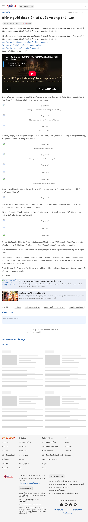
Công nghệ (23, 451)
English (45, 464)
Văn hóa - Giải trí (25, 442)
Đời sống (22, 438)
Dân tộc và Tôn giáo (9, 455)
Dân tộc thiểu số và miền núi (52, 455)
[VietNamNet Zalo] (75, 506)
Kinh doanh (6, 451)
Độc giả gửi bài (77, 510)
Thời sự (5, 446)
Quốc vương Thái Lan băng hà (32, 293)
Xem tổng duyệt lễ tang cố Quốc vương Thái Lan (40, 281)
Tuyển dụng (67, 513)
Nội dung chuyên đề (49, 459)
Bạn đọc (22, 468)
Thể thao (5, 459)
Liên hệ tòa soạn (25, 488)
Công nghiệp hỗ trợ (49, 442)
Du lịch (21, 459)
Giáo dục (5, 464)
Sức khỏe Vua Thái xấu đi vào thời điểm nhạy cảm (21, 45)
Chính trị (5, 442)
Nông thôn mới (47, 451)
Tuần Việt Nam (47, 438)
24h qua (68, 455)
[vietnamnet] (11, 8)
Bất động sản (24, 464)
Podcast (68, 451)
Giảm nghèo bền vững (50, 446)
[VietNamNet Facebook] (61, 506)
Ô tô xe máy (23, 455)
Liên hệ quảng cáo (56, 476)
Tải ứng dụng (58, 510)
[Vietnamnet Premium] (8, 439)
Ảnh (66, 438)
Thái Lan (18, 307)
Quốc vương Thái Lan (32, 307)
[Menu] (3, 6)
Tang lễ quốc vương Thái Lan (54, 307)
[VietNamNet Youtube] (66, 506)
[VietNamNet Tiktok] (70, 506)
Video (67, 442)
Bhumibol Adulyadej (76, 307)
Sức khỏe (22, 446)
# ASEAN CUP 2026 (26, 6)
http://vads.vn (60, 490)
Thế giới (6, 12)
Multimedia (69, 446)
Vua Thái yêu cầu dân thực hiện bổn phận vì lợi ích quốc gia (25, 42)
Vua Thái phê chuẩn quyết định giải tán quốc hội (20, 48)
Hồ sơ (44, 468)
